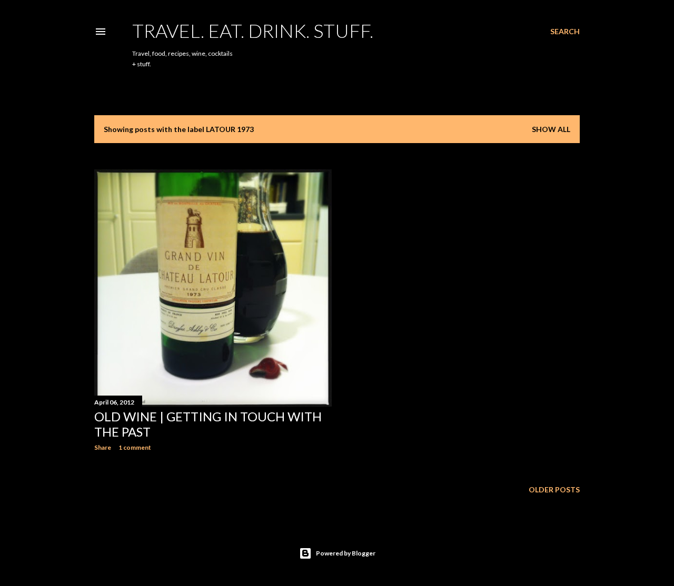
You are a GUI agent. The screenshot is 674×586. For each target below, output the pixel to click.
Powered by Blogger (345, 553)
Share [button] (102, 447)
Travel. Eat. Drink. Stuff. (252, 30)
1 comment (134, 447)
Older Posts (554, 489)
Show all (551, 129)
